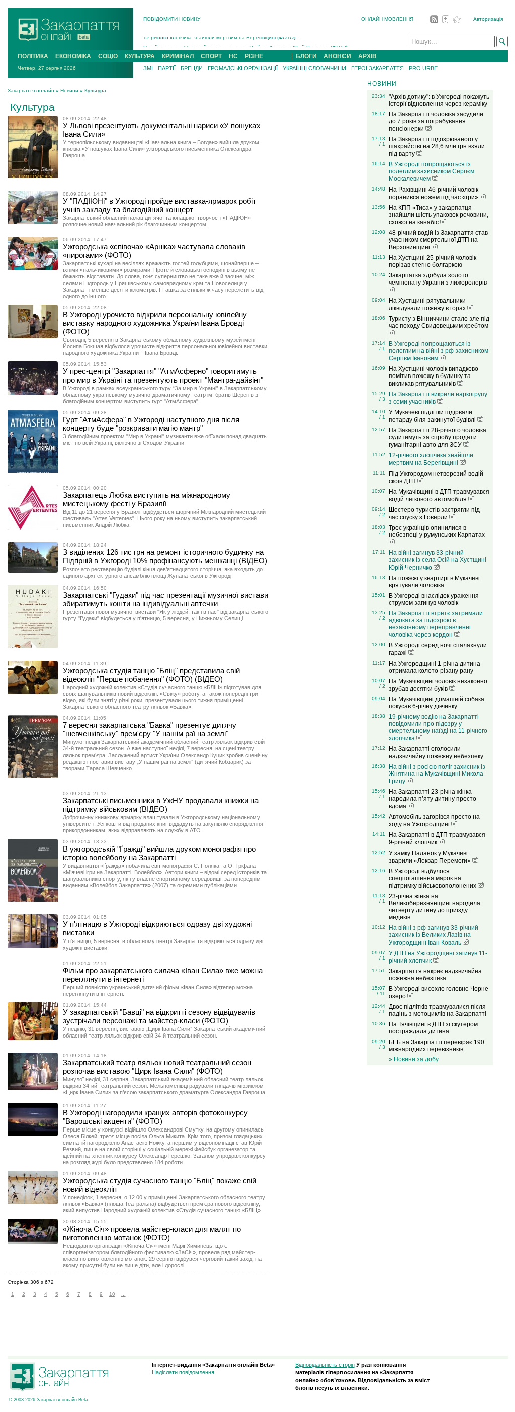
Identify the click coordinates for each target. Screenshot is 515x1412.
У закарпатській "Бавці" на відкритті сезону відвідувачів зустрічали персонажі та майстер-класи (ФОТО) (159, 1016)
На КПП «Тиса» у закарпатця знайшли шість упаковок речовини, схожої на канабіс (438, 215)
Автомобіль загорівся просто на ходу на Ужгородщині (434, 820)
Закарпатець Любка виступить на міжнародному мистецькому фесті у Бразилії (146, 499)
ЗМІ (148, 68)
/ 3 (382, 399)
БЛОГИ (306, 56)
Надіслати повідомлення (183, 1372)
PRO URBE (423, 68)
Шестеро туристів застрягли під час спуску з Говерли (434, 513)
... (123, 1294)
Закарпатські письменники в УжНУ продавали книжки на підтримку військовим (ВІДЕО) (161, 804)
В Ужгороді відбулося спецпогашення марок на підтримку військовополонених (433, 878)
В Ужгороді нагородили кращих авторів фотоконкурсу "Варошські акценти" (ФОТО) (155, 1116)
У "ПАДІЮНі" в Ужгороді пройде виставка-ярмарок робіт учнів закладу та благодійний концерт (159, 205)
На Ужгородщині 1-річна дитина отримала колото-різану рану (434, 667)
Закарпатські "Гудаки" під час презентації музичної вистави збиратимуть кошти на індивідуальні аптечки (165, 599)
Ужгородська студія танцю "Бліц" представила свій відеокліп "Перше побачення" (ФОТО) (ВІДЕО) (151, 674)
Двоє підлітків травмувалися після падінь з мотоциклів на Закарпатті (437, 1010)
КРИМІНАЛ (178, 56)
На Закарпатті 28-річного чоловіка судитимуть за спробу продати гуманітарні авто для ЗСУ (437, 437)
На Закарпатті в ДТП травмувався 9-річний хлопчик (437, 838)
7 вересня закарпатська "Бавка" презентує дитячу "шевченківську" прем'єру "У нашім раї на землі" (149, 729)
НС (233, 56)
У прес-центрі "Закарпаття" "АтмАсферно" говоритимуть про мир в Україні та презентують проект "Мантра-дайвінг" (163, 375)
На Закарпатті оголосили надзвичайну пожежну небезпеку (436, 752)
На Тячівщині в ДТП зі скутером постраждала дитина (433, 1028)
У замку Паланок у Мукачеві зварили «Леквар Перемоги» (430, 857)
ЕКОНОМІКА (73, 56)
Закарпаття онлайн (31, 90)
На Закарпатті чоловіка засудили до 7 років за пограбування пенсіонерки (436, 121)
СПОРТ (211, 56)
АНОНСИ (337, 56)
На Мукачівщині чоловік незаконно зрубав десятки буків (438, 685)
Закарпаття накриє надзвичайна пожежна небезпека (435, 975)
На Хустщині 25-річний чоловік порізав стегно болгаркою (432, 261)
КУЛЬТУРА (140, 56)
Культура (95, 90)
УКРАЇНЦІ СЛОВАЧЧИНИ (314, 68)
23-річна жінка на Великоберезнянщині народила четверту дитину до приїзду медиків (434, 907)
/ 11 (381, 993)
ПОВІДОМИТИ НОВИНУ (171, 19)
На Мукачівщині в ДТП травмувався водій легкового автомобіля (439, 495)
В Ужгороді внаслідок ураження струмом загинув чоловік (434, 599)
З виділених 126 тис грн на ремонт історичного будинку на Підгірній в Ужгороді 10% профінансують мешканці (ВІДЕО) (165, 556)
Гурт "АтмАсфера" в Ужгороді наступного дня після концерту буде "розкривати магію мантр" (151, 423)
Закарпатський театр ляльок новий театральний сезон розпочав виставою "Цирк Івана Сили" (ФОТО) (157, 1066)
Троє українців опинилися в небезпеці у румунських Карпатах (437, 531)
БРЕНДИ (192, 68)
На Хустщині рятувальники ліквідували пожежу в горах (428, 304)
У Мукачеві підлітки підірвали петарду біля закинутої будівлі (433, 416)
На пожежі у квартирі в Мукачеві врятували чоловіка (434, 582)
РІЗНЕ (254, 56)
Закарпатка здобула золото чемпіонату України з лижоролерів (438, 279)
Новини (69, 90)
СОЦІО (108, 56)
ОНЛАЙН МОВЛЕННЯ (387, 19)
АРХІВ (367, 56)
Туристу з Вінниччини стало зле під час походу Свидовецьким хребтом (439, 322)
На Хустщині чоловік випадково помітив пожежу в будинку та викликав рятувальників (433, 376)
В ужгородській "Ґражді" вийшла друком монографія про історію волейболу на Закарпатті (159, 853)
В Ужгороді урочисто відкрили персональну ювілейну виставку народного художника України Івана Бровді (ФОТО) (155, 323)
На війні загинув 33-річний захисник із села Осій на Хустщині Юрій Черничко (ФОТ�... (248, 42)
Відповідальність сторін (325, 1365)
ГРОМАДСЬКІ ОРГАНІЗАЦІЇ (243, 68)
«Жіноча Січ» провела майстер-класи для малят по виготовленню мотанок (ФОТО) (152, 1233)
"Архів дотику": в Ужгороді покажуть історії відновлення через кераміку (439, 100)
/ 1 (382, 144)
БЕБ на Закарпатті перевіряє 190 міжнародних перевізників (436, 1046)
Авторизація (488, 19)
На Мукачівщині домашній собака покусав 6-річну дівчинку (436, 703)
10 (112, 1294)
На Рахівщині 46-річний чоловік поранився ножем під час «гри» (434, 193)
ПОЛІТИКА (33, 56)
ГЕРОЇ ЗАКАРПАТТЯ (377, 68)
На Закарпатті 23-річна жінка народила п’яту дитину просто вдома (432, 799)
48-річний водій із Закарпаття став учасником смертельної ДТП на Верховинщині (438, 240)
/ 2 (382, 514)
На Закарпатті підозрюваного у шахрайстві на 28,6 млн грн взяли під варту (437, 146)
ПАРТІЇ (167, 68)
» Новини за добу (414, 1059)
